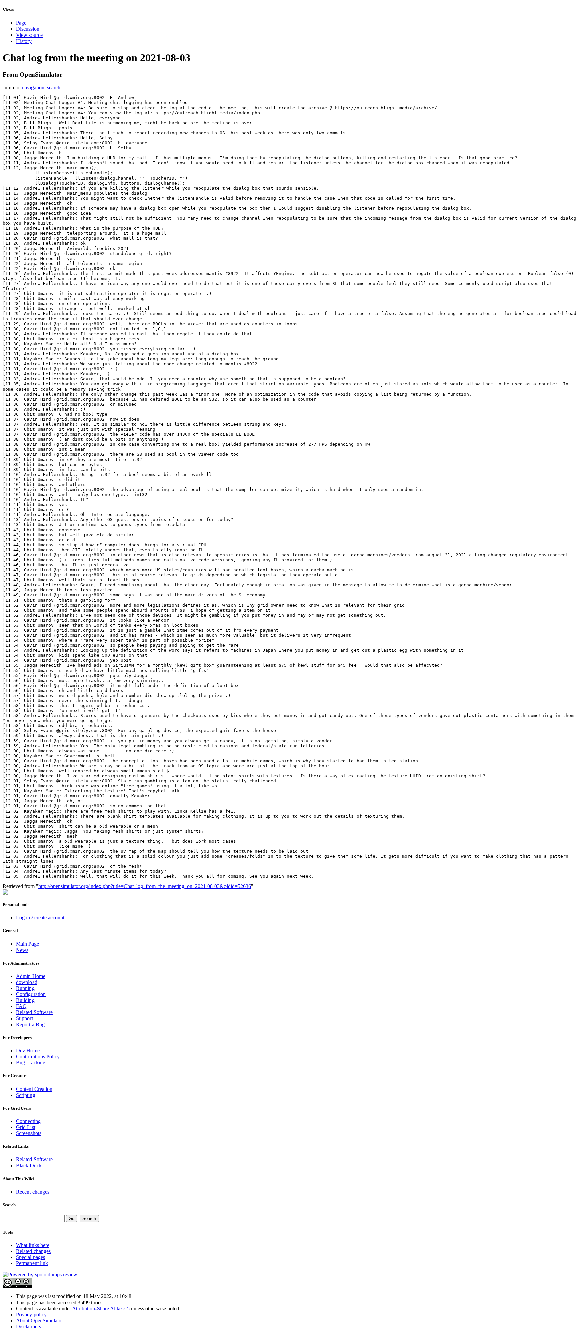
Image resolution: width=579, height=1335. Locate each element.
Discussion (27, 29)
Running (25, 988)
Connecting (28, 1121)
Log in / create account (40, 917)
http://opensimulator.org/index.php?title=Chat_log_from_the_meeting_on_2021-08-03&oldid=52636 (144, 886)
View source (29, 35)
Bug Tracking (30, 1062)
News (22, 950)
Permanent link (32, 1263)
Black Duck (29, 1165)
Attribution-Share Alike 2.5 (101, 1308)
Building (25, 1000)
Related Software (34, 1012)
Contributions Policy (38, 1056)
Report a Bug (30, 1024)
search (53, 87)
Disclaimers (28, 1326)
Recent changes (32, 1192)
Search (9, 1204)
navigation (33, 87)
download (26, 982)
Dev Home (28, 1050)
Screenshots (28, 1133)
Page (21, 23)
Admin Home (30, 976)
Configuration (31, 994)
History (24, 41)
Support (24, 1018)
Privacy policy (31, 1314)
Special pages (30, 1257)
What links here (32, 1245)
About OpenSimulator (39, 1320)
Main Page (27, 944)
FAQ (21, 1006)
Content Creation (34, 1089)
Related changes (33, 1251)
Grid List (25, 1127)
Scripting (25, 1095)
